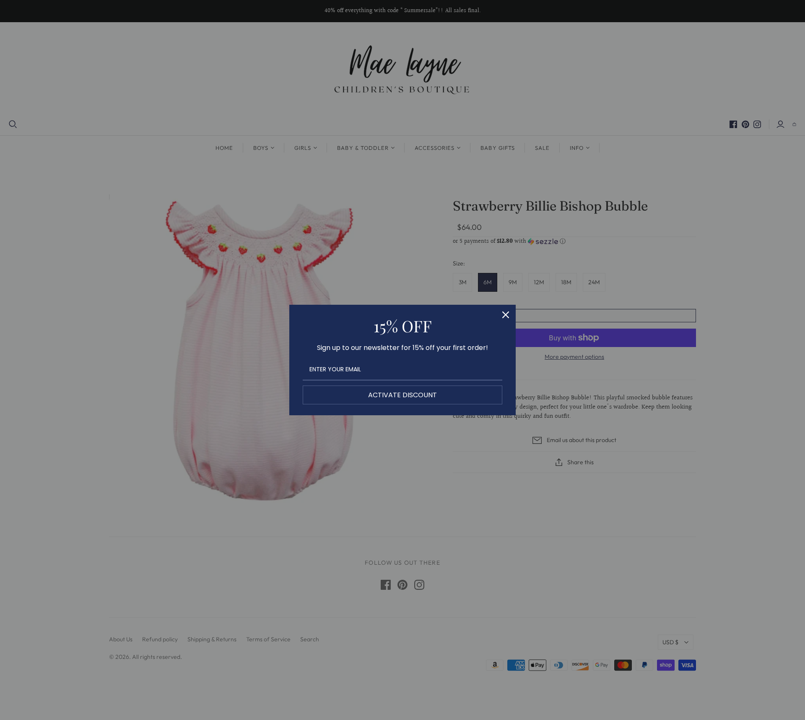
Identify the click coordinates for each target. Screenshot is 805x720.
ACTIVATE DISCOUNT (402, 395)
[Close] (506, 315)
